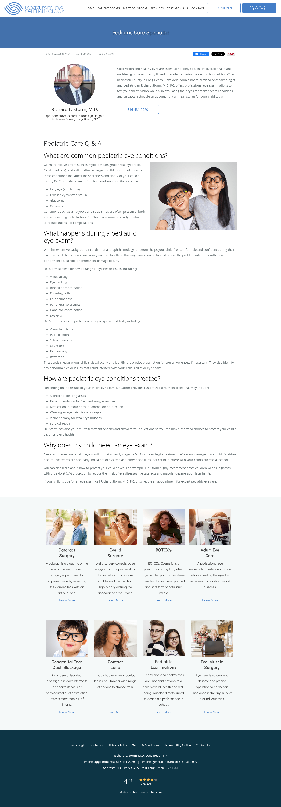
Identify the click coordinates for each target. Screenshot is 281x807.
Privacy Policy (118, 745)
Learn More (67, 600)
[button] (259, 8)
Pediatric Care (105, 53)
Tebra (158, 792)
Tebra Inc (98, 745)
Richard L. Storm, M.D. (57, 53)
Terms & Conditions (145, 745)
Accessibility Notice (177, 745)
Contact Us (203, 745)
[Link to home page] (33, 8)
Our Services (83, 53)
